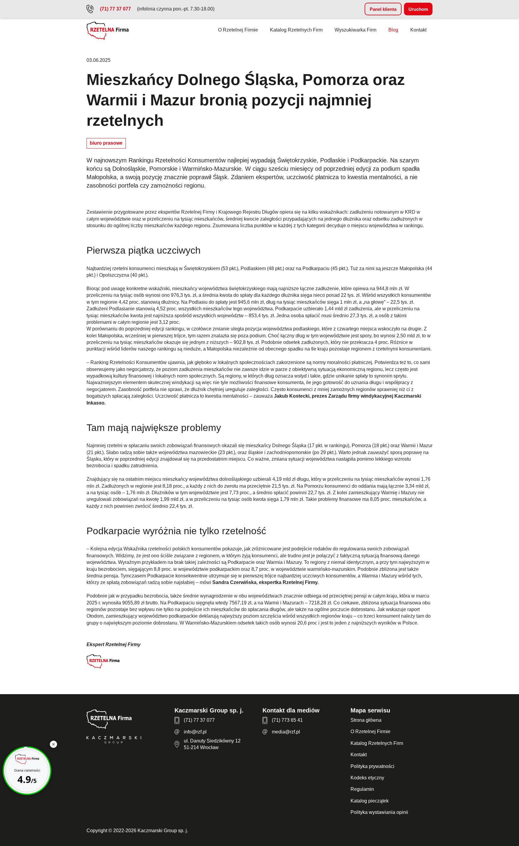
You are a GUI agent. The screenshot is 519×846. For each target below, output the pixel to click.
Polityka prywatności (372, 766)
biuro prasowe (106, 143)
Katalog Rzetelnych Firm (296, 29)
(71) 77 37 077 (115, 8)
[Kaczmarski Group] (127, 741)
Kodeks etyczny (367, 777)
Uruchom (418, 9)
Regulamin (362, 789)
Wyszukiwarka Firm (355, 29)
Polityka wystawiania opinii (379, 812)
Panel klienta (383, 9)
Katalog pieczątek (370, 800)
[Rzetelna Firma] (127, 720)
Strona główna (366, 720)
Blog (393, 29)
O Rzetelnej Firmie (238, 29)
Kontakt (418, 29)
